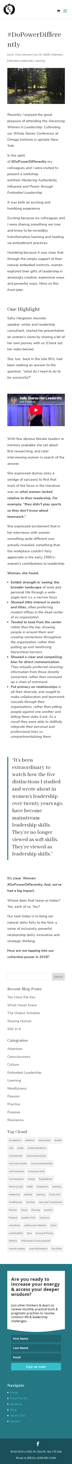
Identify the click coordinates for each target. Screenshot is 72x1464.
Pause (24, 1210)
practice (48, 1210)
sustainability (16, 1233)
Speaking (16, 1404)
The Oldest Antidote (23, 1013)
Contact (15, 1421)
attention (30, 1140)
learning (40, 1194)
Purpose (13, 1112)
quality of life (28, 1217)
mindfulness (15, 1202)
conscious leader (18, 1163)
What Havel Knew (22, 1005)
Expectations (45, 1179)
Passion (13, 1096)
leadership (14, 1194)
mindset (30, 1202)
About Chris (17, 1415)
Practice (13, 1104)
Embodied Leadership (20, 61)
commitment (15, 1155)
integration (42, 1186)
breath (58, 1140)
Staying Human (19, 1021)
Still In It (14, 1029)
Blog (13, 1410)
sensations (14, 1225)
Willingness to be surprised (35, 1240)
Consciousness (18, 1056)
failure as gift (16, 1186)
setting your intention (35, 1225)
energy (31, 1179)
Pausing (35, 1210)
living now (54, 1194)
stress (53, 1225)
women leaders (17, 1248)
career (20, 1147)
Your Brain (56, 1248)
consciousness (16, 1171)
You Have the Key (21, 997)
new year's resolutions (50, 1202)
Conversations (16, 1179)
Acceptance (15, 1140)
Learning (40, 61)
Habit (30, 1186)
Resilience (15, 1120)
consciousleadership (41, 1163)
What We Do (19, 1398)
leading (28, 1194)
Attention (57, 54)
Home (14, 1393)
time (29, 1233)
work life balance (38, 1248)
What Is (13, 1240)
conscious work (36, 1171)
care (11, 1147)
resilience (44, 1217)
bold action (45, 1140)
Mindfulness (17, 1088)
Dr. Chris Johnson (21, 54)
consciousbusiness (36, 1155)
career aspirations (37, 1147)
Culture (13, 1064)
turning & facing (44, 1233)
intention (56, 1186)
